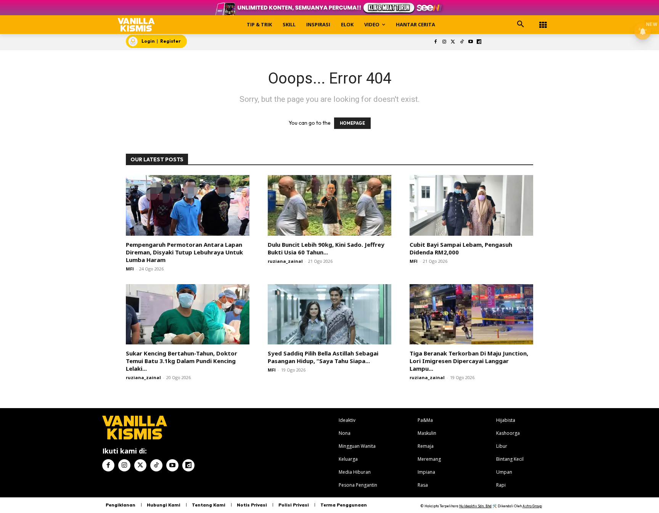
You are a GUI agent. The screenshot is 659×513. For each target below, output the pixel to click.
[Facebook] (435, 42)
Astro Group (532, 506)
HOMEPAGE (352, 123)
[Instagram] (444, 42)
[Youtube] (470, 42)
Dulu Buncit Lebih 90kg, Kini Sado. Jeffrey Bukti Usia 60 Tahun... (326, 248)
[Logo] (136, 24)
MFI (130, 269)
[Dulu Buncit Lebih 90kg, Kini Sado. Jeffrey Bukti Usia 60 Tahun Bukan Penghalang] (329, 205)
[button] (520, 24)
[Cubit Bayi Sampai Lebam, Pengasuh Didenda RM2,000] (471, 205)
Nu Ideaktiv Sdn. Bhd (475, 506)
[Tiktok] (461, 42)
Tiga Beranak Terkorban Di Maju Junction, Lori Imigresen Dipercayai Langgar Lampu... (469, 360)
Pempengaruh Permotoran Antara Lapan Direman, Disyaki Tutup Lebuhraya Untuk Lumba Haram (184, 252)
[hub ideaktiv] (543, 21)
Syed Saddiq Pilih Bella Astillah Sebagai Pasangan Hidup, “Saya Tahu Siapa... (323, 357)
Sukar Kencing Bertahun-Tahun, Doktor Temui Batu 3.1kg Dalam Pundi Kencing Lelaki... (181, 360)
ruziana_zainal (285, 261)
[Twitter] (453, 42)
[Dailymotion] (479, 42)
